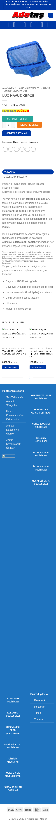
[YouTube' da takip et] (44, 24)
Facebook (39, 700)
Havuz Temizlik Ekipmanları (26, 89)
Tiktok (37, 713)
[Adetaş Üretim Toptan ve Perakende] (28, 15)
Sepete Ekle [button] (11, 367)
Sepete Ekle (29, 124)
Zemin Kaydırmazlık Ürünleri (13, 444)
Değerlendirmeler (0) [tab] (16, 177)
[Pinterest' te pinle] (27, 149)
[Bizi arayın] (39, 24)
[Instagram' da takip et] (16, 24)
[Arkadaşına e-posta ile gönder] (22, 149)
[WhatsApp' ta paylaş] (5, 149)
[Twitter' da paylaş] (16, 149)
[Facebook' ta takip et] (11, 24)
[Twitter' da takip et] (28, 24)
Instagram (39, 706)
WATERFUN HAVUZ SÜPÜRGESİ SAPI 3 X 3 (14, 352)
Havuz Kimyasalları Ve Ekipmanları (14, 415)
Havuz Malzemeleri (28, 88)
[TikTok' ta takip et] (22, 24)
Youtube (38, 719)
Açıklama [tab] (9, 172)
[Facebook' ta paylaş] (10, 149)
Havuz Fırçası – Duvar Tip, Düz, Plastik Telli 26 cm (41, 354)
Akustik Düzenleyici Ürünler (12, 429)
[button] (4, 15)
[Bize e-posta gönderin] (33, 24)
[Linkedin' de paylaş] (33, 149)
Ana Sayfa (8, 88)
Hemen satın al (16, 133)
